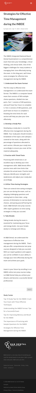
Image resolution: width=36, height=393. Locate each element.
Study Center (24, 29)
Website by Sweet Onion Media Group (14, 387)
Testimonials (17, 365)
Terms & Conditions (18, 390)
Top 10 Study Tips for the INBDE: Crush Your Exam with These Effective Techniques (17, 302)
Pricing (23, 365)
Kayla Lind (8, 29)
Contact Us (10, 367)
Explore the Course (8, 365)
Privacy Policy (7, 390)
